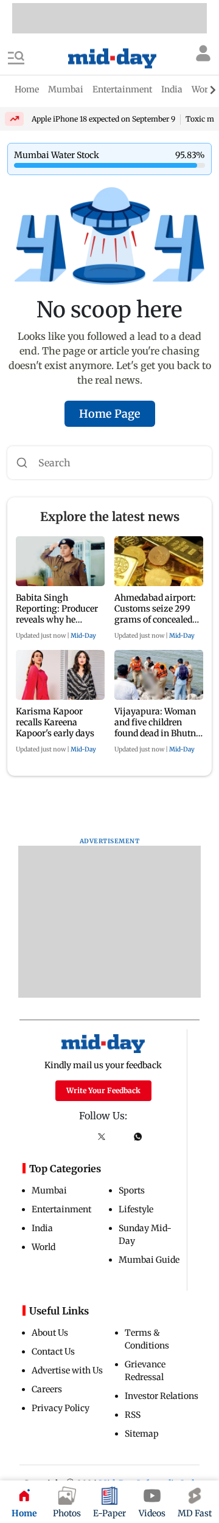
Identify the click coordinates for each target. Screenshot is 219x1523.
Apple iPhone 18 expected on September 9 (103, 118)
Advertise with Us (67, 1370)
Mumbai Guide (149, 1259)
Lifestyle (136, 1209)
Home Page (110, 414)
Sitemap (142, 1433)
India (42, 1228)
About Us (50, 1332)
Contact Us (53, 1351)
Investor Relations (161, 1395)
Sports (132, 1190)
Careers (47, 1389)
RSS (133, 1414)
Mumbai (49, 1190)
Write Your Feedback (103, 1090)
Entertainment (61, 1209)
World (43, 1247)
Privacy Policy (60, 1408)
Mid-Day (83, 636)
